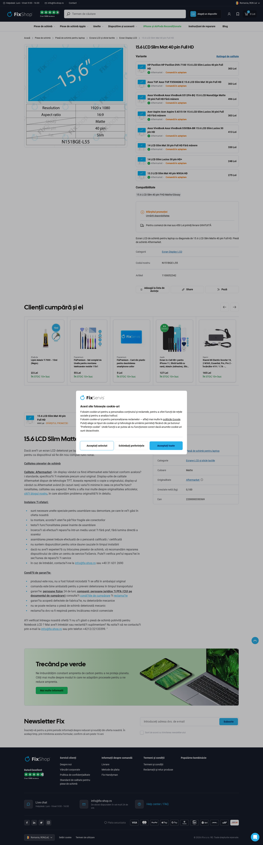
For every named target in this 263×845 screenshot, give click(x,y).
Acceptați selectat (97, 445)
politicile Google (171, 419)
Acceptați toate (166, 445)
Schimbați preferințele (131, 445)
